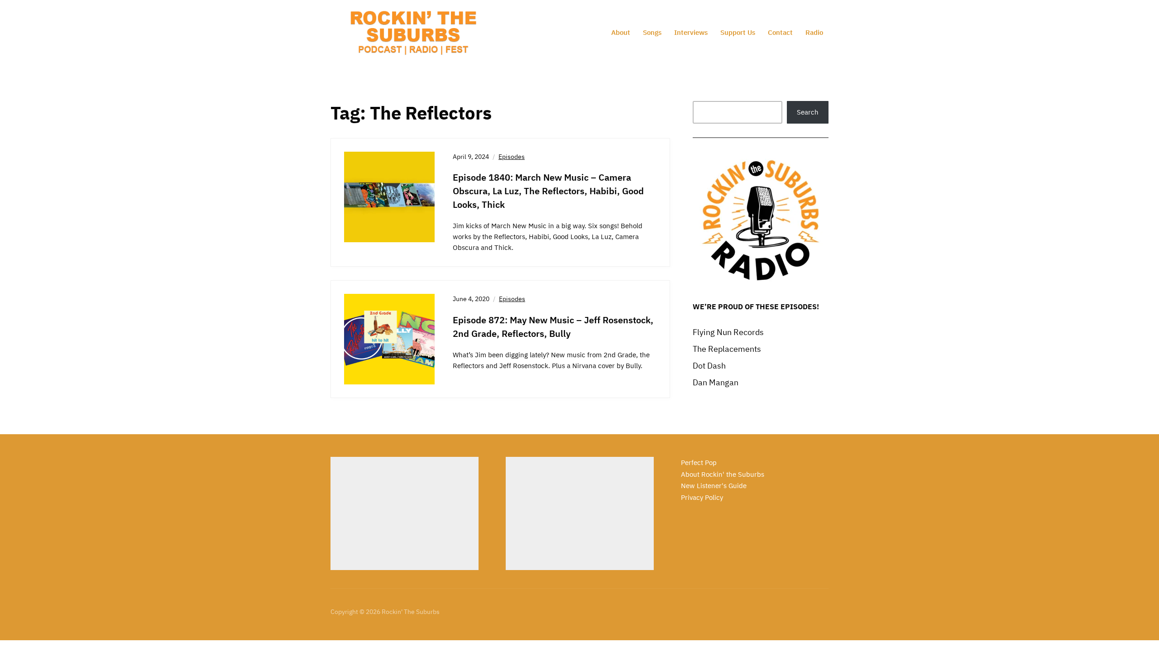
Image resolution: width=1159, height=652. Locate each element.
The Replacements (727, 349)
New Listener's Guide (714, 485)
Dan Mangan (715, 382)
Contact (780, 32)
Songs (652, 32)
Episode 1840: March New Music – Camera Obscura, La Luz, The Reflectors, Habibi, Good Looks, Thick (548, 191)
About (620, 32)
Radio (814, 32)
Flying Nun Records (728, 332)
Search (808, 112)
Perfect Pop (699, 462)
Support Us (737, 32)
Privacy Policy (702, 497)
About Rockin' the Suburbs (722, 474)
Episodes (511, 157)
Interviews (691, 32)
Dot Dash (709, 365)
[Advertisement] (404, 513)
